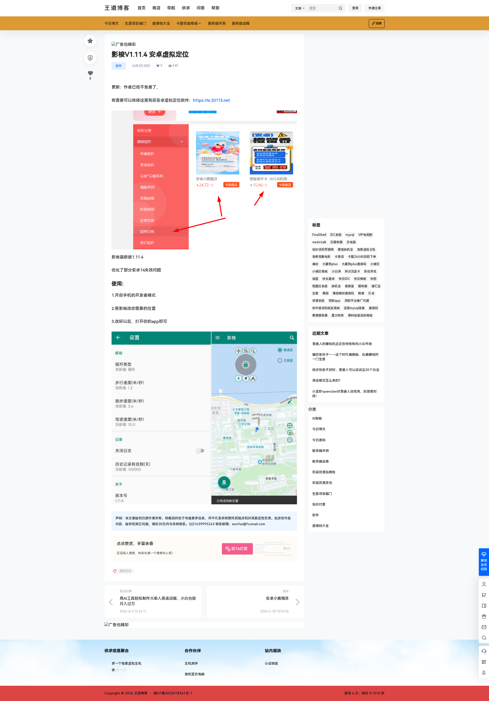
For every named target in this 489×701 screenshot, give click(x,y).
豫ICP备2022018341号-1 (173, 693)
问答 (201, 8)
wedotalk (319, 242)
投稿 (379, 23)
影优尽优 (370, 271)
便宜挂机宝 (345, 249)
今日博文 (318, 429)
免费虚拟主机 (366, 249)
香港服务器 (320, 315)
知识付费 (318, 504)
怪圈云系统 (320, 286)
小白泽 (336, 271)
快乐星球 (328, 279)
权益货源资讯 (322, 483)
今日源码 (318, 440)
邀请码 (373, 308)
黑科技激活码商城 (360, 315)
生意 (315, 293)
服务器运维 (320, 461)
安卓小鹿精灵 (277, 598)
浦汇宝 (376, 286)
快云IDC (344, 279)
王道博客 (140, 693)
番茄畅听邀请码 (343, 293)
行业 (371, 293)
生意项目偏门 (322, 494)
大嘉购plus (330, 264)
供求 (186, 8)
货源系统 (318, 301)
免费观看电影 (321, 257)
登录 (355, 8)
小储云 (374, 264)
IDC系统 (336, 235)
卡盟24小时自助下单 (362, 257)
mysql (350, 235)
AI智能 (317, 418)
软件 (119, 66)
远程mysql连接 (354, 308)
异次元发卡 (352, 271)
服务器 (362, 286)
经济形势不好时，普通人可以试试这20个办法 (345, 370)
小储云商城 (320, 271)
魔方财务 (338, 315)
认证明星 (271, 663)
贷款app (335, 301)
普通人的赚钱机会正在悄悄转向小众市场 (342, 344)
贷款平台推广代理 (357, 301)
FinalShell (319, 235)
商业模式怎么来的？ (327, 380)
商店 (156, 8)
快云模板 (360, 279)
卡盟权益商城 (187, 23)
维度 (361, 293)
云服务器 (336, 242)
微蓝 (315, 279)
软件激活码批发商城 (326, 308)
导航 (171, 8)
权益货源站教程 (323, 472)
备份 (315, 264)
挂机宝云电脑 (195, 674)
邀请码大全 (320, 526)
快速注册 (375, 8)
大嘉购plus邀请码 (354, 264)
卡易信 (339, 257)
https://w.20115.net (211, 100)
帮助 (215, 8)
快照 (373, 279)
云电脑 (351, 242)
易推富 (349, 286)
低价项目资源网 (323, 249)
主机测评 (191, 663)
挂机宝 (336, 286)
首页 (142, 8)
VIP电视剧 (365, 235)
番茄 (325, 293)
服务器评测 (320, 451)
